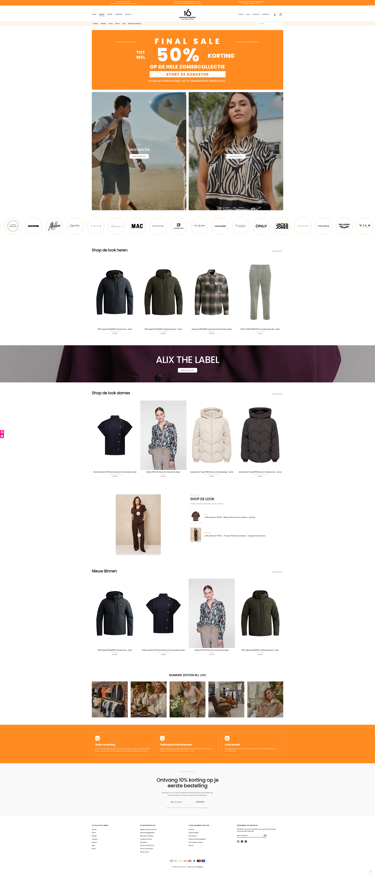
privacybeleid (203, 807)
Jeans (111, 23)
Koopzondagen (194, 832)
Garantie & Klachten (147, 845)
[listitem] (26, 226)
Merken (103, 23)
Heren (109, 14)
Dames (101, 14)
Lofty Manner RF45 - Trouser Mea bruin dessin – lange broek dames (234, 535)
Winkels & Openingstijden (197, 839)
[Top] (138, 513)
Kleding (95, 23)
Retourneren (144, 852)
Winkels (265, 14)
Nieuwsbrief (193, 836)
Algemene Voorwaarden (148, 829)
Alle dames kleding (134, 23)
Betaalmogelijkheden (147, 832)
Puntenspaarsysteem (196, 842)
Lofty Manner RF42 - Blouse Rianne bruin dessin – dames (229, 517)
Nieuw (241, 14)
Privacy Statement (146, 849)
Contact (256, 14)
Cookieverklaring (146, 839)
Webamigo (199, 866)
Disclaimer (143, 842)
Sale (248, 14)
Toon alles (277, 251)
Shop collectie (187, 370)
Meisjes (128, 14)
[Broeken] (139, 535)
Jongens (118, 14)
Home (94, 14)
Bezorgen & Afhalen (147, 836)
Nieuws (191, 845)
